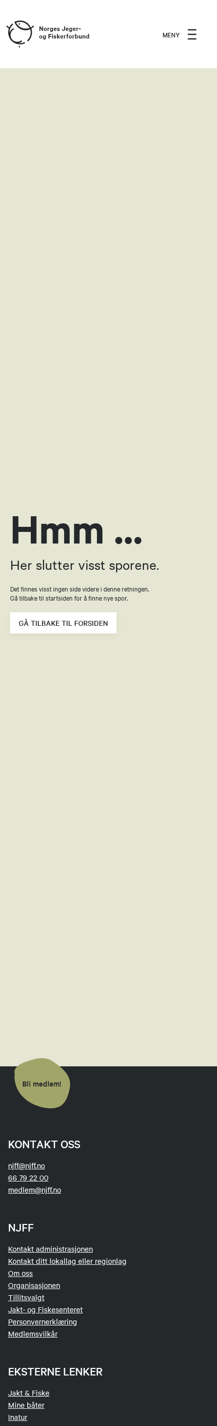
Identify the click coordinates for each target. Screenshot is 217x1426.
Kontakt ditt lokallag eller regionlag (67, 1261)
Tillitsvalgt (26, 1297)
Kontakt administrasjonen (50, 1249)
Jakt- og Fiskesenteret (45, 1309)
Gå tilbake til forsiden (63, 623)
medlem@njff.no (34, 1190)
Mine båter (26, 1405)
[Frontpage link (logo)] (19, 34)
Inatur (17, 1417)
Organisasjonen (34, 1285)
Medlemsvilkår (33, 1334)
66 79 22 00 (28, 1177)
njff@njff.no (26, 1165)
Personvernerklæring (42, 1321)
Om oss (20, 1273)
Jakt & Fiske (28, 1393)
